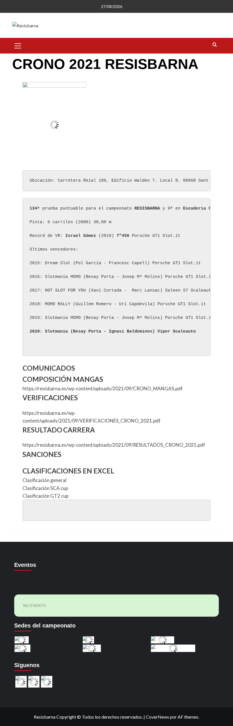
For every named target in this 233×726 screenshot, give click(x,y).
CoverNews (157, 716)
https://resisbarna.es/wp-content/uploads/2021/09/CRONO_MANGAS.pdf (102, 388)
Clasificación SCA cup (45, 488)
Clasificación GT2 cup (45, 496)
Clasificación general (44, 480)
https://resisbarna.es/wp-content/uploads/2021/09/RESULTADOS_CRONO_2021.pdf (113, 445)
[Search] (214, 45)
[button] (18, 45)
